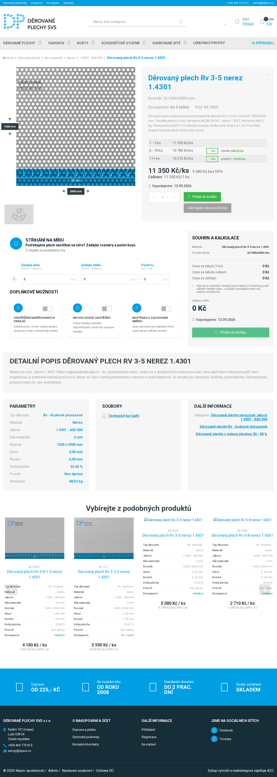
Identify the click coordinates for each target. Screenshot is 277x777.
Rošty (83, 43)
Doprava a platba (84, 729)
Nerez (71, 58)
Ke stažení (53, 3)
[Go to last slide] (12, 589)
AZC (270, 771)
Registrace (149, 737)
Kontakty (69, 3)
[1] (181, 21)
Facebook (226, 730)
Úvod (9, 58)
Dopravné (36, 3)
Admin (53, 771)
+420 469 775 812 (238, 3)
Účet (246, 19)
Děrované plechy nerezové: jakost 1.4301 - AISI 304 (239, 417)
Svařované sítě (166, 43)
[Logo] (30, 22)
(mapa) (28, 729)
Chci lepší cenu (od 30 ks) (207, 208)
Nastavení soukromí (77, 771)
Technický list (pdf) (123, 416)
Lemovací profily (209, 43)
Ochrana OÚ (105, 771)
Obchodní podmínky (15, 3)
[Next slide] (264, 589)
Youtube (225, 739)
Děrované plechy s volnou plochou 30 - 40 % (231, 434)
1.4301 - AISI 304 (91, 58)
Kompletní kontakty (85, 744)
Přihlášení (148, 729)
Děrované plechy (19, 43)
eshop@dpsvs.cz (263, 3)
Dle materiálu (54, 58)
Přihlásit (248, 23)
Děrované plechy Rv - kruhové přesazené (233, 427)
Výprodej (265, 43)
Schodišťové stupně (120, 43)
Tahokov (56, 43)
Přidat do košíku (204, 197)
